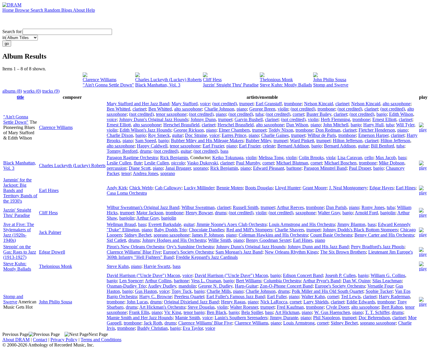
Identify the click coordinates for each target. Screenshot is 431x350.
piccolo (178, 162)
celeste (269, 145)
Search (37, 10)
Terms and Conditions (101, 339)
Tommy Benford (122, 151)
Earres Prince (234, 135)
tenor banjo (194, 312)
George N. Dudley (215, 285)
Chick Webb (140, 187)
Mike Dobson (391, 162)
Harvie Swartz (157, 266)
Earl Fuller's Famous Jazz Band (235, 296)
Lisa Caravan (349, 157)
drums (145, 151)
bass (224, 151)
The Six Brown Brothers (343, 251)
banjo (381, 114)
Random (52, 10)
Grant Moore (315, 187)
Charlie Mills (219, 291)
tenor (126, 173)
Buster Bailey (318, 114)
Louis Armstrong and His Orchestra (302, 224)
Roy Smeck (159, 135)
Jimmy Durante (284, 317)
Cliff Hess (212, 79)
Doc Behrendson (374, 317)
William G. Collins (388, 275)
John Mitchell (335, 124)
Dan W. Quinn (356, 280)
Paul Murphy (248, 162)
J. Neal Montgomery (348, 187)
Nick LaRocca (273, 301)
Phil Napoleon (326, 317)
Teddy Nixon (281, 130)
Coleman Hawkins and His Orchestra (273, 234)
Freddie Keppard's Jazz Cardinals (207, 257)
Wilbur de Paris (322, 135)
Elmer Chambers (234, 130)
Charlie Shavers (289, 229)
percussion (116, 168)
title (20, 97)
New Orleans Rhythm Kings (291, 251)
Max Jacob (386, 157)
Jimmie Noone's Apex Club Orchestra (231, 224)
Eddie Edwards (361, 301)
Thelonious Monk (276, 79)
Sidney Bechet (137, 234)
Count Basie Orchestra (331, 234)
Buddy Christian (152, 328)
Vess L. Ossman (206, 280)
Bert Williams (248, 280)
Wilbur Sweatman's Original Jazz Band (143, 207)
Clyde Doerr (337, 307)
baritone (293, 168)
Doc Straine (196, 135)
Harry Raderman (394, 296)
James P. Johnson (208, 234)
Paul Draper (360, 168)
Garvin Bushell (249, 119)
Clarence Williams (99, 79)
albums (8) (12, 91)
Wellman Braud (121, 224)
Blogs (67, 10)
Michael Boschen (340, 162)
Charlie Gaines (275, 135)
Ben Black (216, 312)
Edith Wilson (401, 114)
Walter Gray (329, 212)
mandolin (187, 285)
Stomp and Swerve (330, 84)
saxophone (305, 212)
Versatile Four (380, 285)
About (79, 10)
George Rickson (189, 130)
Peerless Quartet (189, 296)
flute (138, 162)
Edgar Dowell (52, 251)
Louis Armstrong (299, 322)
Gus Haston (146, 291)
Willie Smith (219, 240)
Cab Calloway (168, 187)
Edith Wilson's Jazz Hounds (145, 130)
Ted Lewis (351, 296)
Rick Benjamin (174, 157)
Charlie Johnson (219, 108)
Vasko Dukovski (202, 162)
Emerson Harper (373, 135)
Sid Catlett (116, 240)
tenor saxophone (171, 114)
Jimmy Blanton (351, 224)
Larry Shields (315, 301)
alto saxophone (396, 103)
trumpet (246, 103)
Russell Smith (245, 207)
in (4, 37)
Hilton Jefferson (347, 140)
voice (205, 103)
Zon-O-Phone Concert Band (286, 285)
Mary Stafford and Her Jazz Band (138, 103)
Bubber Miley (258, 140)
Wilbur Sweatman (198, 207)
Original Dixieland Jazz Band (191, 301)
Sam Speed (145, 140)
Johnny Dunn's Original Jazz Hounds (153, 119)
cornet (298, 114)
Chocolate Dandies (206, 229)
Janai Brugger (178, 168)
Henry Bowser (199, 212)
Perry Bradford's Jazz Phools (377, 246)
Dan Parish (336, 207)
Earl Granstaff (269, 103)
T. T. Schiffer (377, 312)
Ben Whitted (118, 108)
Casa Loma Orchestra (127, 193)
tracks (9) (51, 91)
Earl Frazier (213, 145)
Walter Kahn (313, 296)
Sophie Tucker (379, 291)
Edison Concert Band (303, 275)
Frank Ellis (139, 312)
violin (283, 108)
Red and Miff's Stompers (249, 229)
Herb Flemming (335, 119)
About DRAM (16, 339)
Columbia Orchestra (282, 280)
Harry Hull (373, 124)
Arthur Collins (158, 280)
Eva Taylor (193, 328)
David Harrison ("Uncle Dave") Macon (143, 275)
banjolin (387, 212)
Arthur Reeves (290, 207)
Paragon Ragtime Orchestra (132, 157)
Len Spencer (131, 280)
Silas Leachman (387, 280)
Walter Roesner (244, 307)
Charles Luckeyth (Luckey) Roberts (168, 79)
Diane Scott (139, 168)
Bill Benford (382, 145)
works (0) (32, 91)
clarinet (342, 103)
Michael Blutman (292, 162)
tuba (259, 114)
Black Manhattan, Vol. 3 (157, 84)
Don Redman (327, 130)
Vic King (172, 312)
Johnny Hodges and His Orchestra (174, 240)
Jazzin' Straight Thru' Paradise (231, 84)
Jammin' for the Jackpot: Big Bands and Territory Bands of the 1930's (20, 190)
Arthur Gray (147, 217)
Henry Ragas (233, 301)
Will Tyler (405, 124)
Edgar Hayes (381, 187)
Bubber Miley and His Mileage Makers (207, 140)
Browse (22, 10)
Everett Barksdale (164, 224)
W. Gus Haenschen (332, 312)
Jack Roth (153, 322)
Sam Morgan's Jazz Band (239, 251)
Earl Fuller (276, 296)
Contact (40, 339)
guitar (177, 135)
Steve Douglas (201, 307)
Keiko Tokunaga (227, 157)
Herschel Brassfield (181, 124)
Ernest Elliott (384, 119)
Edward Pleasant (268, 168)
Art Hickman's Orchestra (162, 307)
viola (330, 157)
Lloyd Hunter (287, 187)
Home (8, 10)
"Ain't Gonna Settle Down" (108, 84)
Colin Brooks (311, 157)
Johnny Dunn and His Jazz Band (318, 246)
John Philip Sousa (329, 79)
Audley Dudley (162, 285)
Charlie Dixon (120, 135)
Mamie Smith (187, 317)
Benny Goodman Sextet (268, 240)
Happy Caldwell (152, 145)
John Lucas (137, 301)
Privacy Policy (63, 339)
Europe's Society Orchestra (188, 251)
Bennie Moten (229, 187)
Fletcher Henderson (377, 130)
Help (90, 10)
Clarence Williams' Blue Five (134, 251)
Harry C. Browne (155, 296)
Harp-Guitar (246, 285)
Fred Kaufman (290, 307)
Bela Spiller (252, 312)
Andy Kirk (117, 187)
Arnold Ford (366, 212)
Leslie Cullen (119, 162)
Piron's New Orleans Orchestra (135, 246)
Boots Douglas (259, 187)
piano (242, 108)
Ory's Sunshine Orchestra (190, 246)
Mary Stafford (185, 103)
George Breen (262, 108)
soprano (200, 168)
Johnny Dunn (203, 119)
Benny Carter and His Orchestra (384, 234)
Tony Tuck (182, 291)
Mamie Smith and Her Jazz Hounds (140, 317)
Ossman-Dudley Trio (126, 285)
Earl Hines (49, 190)
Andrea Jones (145, 173)
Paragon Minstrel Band (325, 168)
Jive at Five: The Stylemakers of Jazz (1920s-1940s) (18, 232)
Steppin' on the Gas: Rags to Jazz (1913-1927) (19, 252)
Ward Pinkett (302, 140)
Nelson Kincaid (318, 103)
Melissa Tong (271, 157)
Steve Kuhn (118, 266)
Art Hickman (287, 312)
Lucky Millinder (199, 187)
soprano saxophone (171, 234)
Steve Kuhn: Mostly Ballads (286, 84)
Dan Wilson (297, 124)
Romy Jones (373, 207)
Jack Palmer (50, 232)
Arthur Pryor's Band (321, 280)
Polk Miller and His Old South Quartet (327, 291)
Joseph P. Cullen (340, 275)
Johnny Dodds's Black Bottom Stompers (360, 229)
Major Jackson (149, 212)
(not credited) (224, 103)
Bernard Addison (293, 145)
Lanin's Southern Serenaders (241, 317)
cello (368, 157)
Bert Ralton (392, 307)
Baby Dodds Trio (170, 229)
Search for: (12, 31)
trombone (293, 103)
